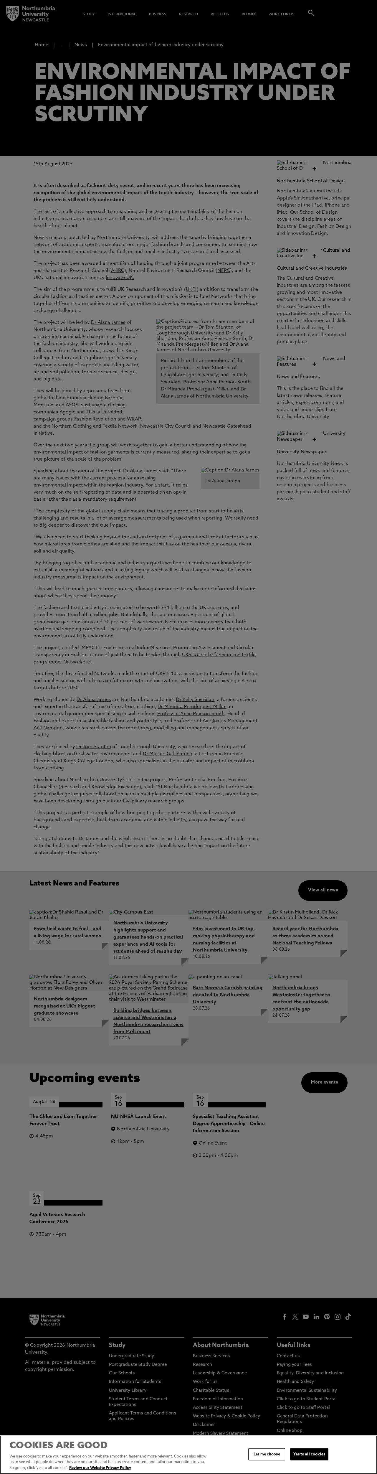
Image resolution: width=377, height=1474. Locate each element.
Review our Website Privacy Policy (100, 1468)
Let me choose (267, 1454)
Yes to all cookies (309, 1454)
